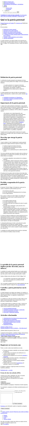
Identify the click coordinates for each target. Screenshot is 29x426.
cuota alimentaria (21, 284)
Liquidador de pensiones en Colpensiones (12, 97)
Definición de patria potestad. (9, 29)
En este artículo (4, 27)
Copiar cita (3, 381)
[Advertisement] (14, 60)
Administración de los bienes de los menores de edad (15, 318)
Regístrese (3, 406)
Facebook (16, 334)
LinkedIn (13, 335)
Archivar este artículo (5, 383)
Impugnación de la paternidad (10, 319)
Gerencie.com (19, 23)
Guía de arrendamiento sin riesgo (10, 311)
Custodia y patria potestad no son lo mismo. (13, 37)
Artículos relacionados (8, 38)
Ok (1, 424)
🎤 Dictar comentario (17, 403)
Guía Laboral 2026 (7, 100)
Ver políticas (6, 424)
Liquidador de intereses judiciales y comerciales (13, 309)
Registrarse (8, 9)
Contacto (5, 416)
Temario (5, 415)
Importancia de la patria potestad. (10, 30)
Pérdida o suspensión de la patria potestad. (12, 33)
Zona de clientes (7, 419)
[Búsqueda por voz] (18, 12)
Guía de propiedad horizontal (9, 308)
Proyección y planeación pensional (11, 312)
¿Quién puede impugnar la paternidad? (12, 320)
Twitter (7, 334)
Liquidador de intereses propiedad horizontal (13, 98)
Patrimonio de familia (8, 324)
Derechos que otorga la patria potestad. (12, 32)
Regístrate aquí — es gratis (6, 370)
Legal (4, 417)
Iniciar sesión (9, 8)
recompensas (19, 362)
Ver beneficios (4, 340)
